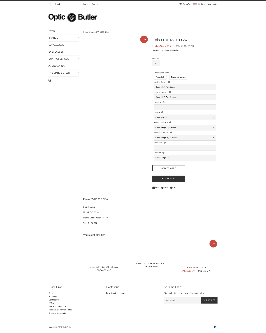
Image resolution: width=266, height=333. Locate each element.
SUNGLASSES (56, 45)
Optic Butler (67, 327)
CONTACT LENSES (63, 59)
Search (51, 293)
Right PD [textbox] (161, 152)
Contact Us (53, 300)
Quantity (155, 58)
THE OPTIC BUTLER (63, 73)
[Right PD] (163, 153)
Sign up (95, 4)
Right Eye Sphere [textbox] (173, 122)
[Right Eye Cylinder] (171, 132)
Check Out (213, 4)
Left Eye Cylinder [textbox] (168, 92)
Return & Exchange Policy (60, 310)
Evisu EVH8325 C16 (196, 267)
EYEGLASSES (56, 52)
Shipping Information (57, 313)
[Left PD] (162, 112)
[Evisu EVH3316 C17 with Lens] (150, 249)
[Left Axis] (164, 102)
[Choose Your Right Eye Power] (170, 122)
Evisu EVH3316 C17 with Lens (150, 263)
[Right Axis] (165, 143)
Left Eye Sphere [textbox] (172, 82)
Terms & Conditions (57, 306)
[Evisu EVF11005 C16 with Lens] (104, 251)
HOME (51, 31)
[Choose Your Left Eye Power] (169, 82)
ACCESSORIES (56, 66)
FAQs (51, 303)
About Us (52, 296)
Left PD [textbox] (160, 112)
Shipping (156, 50)
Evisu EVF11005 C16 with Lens (104, 267)
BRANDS (63, 38)
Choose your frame (162, 73)
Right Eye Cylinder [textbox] (169, 132)
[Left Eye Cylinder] (170, 92)
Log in (86, 4)
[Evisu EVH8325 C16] (197, 252)
